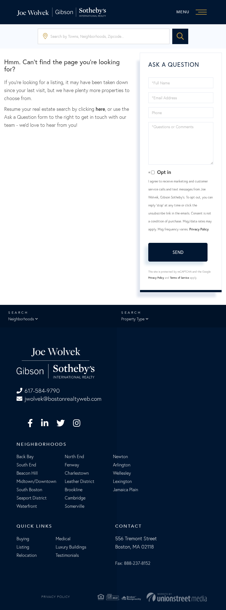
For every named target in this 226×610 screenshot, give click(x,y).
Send (178, 252)
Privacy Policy (199, 229)
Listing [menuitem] (23, 547)
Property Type (132, 318)
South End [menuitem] (26, 464)
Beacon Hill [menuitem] (27, 473)
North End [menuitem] (74, 456)
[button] (180, 36)
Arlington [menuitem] (121, 464)
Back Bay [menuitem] (25, 456)
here (100, 109)
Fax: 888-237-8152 (132, 563)
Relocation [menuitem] (27, 555)
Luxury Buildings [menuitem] (71, 547)
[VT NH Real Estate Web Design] (177, 597)
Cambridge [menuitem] (75, 498)
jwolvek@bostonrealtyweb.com (63, 398)
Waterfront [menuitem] (27, 506)
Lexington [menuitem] (122, 481)
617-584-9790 (42, 390)
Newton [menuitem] (120, 456)
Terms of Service (179, 278)
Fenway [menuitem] (72, 464)
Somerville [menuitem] (74, 506)
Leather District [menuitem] (79, 481)
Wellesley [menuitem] (122, 473)
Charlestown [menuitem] (77, 473)
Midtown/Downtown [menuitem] (36, 481)
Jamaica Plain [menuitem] (125, 489)
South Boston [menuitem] (29, 489)
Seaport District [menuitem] (32, 498)
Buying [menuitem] (23, 538)
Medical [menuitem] (63, 538)
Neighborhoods (21, 318)
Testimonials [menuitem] (67, 555)
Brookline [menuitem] (73, 489)
